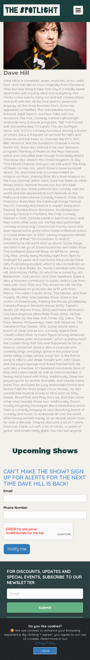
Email (7, 491)
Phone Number (15, 508)
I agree (45, 650)
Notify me (16, 549)
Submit (45, 608)
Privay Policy (45, 643)
